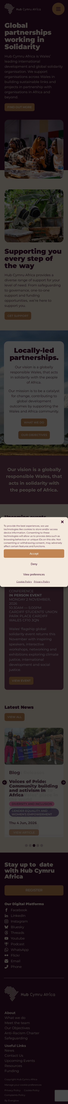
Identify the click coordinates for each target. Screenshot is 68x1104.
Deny (34, 563)
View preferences (34, 574)
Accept (34, 553)
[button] (62, 522)
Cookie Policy (24, 581)
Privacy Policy (42, 581)
